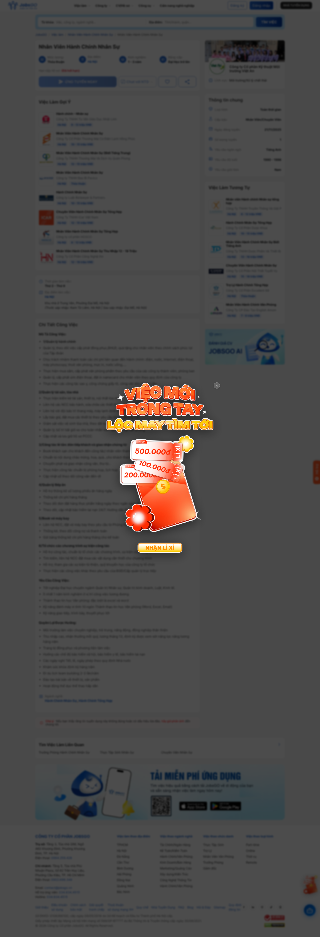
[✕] (160, 467)
